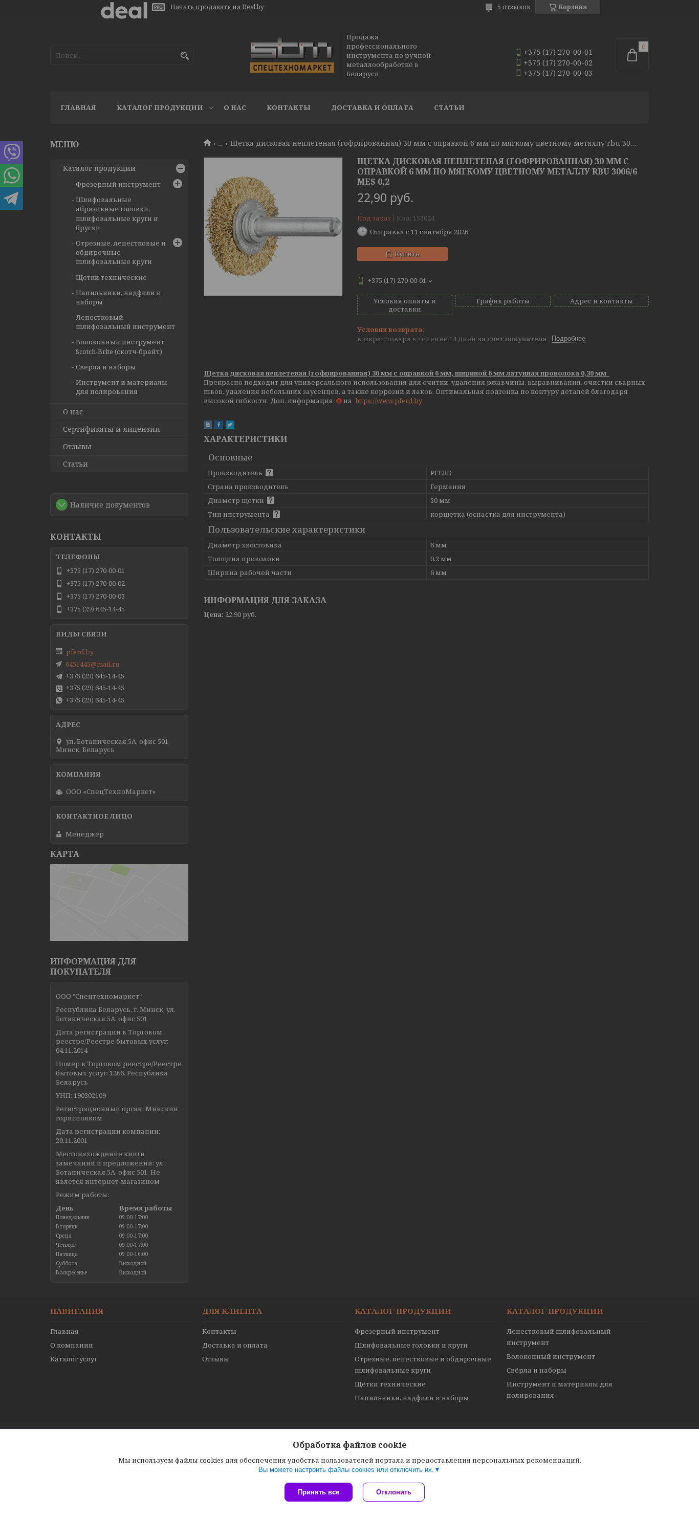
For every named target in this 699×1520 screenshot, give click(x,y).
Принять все (318, 1492)
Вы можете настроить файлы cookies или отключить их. (346, 1469)
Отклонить (393, 1492)
